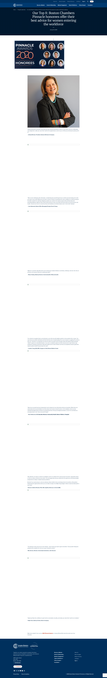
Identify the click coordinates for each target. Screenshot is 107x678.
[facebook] (14, 671)
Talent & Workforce (73, 5)
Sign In (83, 1)
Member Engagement (62, 5)
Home (14, 9)
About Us (55, 1)
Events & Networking (51, 5)
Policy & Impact (82, 5)
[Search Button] (87, 1)
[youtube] (20, 671)
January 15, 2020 (53, 29)
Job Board (78, 1)
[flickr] (22, 671)
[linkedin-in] (18, 671)
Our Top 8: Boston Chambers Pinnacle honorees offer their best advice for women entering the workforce (53, 18)
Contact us (18, 666)
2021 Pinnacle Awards (47, 633)
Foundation (90, 5)
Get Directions (18, 662)
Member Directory (70, 1)
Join (92, 1)
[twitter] (16, 671)
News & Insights (62, 1)
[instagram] (24, 671)
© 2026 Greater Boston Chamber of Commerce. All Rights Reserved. (80, 674)
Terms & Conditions (25, 674)
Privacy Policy (16, 674)
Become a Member (41, 5)
